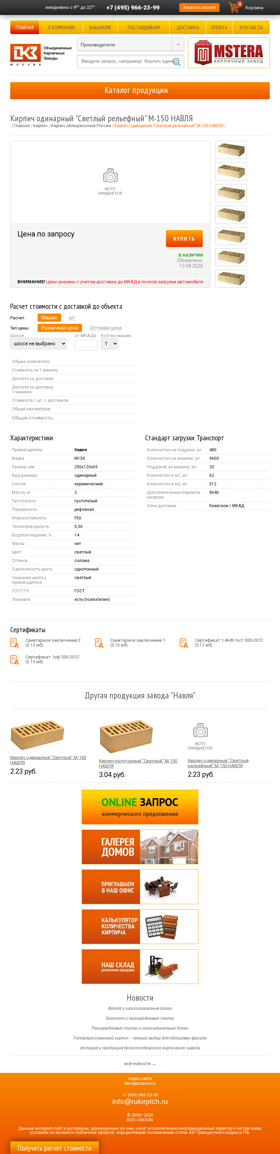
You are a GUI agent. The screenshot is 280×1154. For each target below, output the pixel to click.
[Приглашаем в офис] (140, 887)
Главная (25, 27)
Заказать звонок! (199, 7)
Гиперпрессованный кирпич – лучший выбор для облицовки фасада (140, 1038)
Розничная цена (59, 328)
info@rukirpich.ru (140, 1101)
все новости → (140, 1063)
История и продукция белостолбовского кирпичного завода (140, 1048)
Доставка (188, 27)
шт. (72, 317)
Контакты (251, 27)
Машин (49, 317)
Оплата (219, 27)
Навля (80, 449)
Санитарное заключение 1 (137, 643)
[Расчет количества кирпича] (140, 927)
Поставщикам (144, 27)
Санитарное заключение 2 (53, 643)
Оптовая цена (106, 328)
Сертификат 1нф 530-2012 (52, 659)
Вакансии (100, 27)
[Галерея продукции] (140, 847)
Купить (184, 238)
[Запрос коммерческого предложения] (140, 807)
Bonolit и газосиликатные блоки (140, 1008)
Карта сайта (140, 1078)
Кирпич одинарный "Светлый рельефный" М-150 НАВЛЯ (218, 763)
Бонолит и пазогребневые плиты (140, 1018)
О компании (61, 27)
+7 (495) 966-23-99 (132, 7)
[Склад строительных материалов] (140, 967)
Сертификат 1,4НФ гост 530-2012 (229, 643)
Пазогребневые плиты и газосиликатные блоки (140, 1028)
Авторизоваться (140, 1083)
